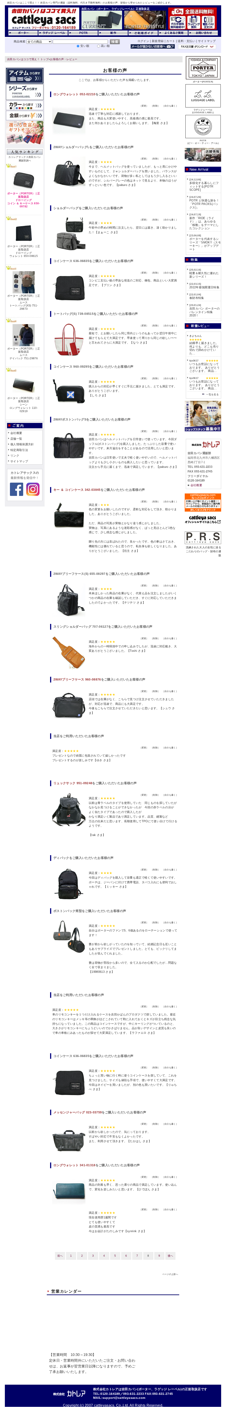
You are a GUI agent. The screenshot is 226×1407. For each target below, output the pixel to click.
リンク (14, 455)
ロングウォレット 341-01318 (74, 1165)
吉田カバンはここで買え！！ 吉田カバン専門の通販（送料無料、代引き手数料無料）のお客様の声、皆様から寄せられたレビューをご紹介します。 (90, 2)
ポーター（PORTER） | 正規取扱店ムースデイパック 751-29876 (23, 353)
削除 (155, 106)
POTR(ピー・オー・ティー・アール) (202, 141)
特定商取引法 (19, 450)
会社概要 (16, 433)
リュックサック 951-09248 (72, 783)
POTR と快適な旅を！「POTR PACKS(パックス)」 (204, 204)
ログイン (143, 41)
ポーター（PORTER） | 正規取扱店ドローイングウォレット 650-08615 (23, 251)
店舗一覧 (16, 438)
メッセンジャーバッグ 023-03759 (77, 1112)
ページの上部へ (170, 1274)
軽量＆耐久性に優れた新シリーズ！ (204, 274)
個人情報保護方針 (22, 444)
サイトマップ (207, 41)
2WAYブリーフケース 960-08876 (77, 679)
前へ (60, 1255)
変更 (144, 106)
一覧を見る (212, 394)
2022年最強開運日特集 (204, 287)
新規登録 (158, 41)
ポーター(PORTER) (203, 81)
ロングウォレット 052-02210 (74, 94)
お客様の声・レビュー (63, 59)
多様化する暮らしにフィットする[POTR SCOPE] (204, 186)
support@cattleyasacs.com (123, 1397)
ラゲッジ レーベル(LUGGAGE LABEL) (203, 111)
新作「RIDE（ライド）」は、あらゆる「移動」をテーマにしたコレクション (204, 223)
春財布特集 (196, 298)
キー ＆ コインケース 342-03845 (77, 489)
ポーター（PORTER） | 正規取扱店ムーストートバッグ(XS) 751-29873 (23, 302)
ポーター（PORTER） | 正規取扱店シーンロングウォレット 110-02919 (23, 405)
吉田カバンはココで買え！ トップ (28, 59)
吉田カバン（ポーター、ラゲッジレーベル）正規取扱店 (115, 8)
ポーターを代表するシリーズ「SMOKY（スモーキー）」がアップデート (205, 244)
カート (170, 41)
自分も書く (170, 106)
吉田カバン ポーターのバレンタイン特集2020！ (204, 312)
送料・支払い (186, 41)
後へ (170, 1255)
